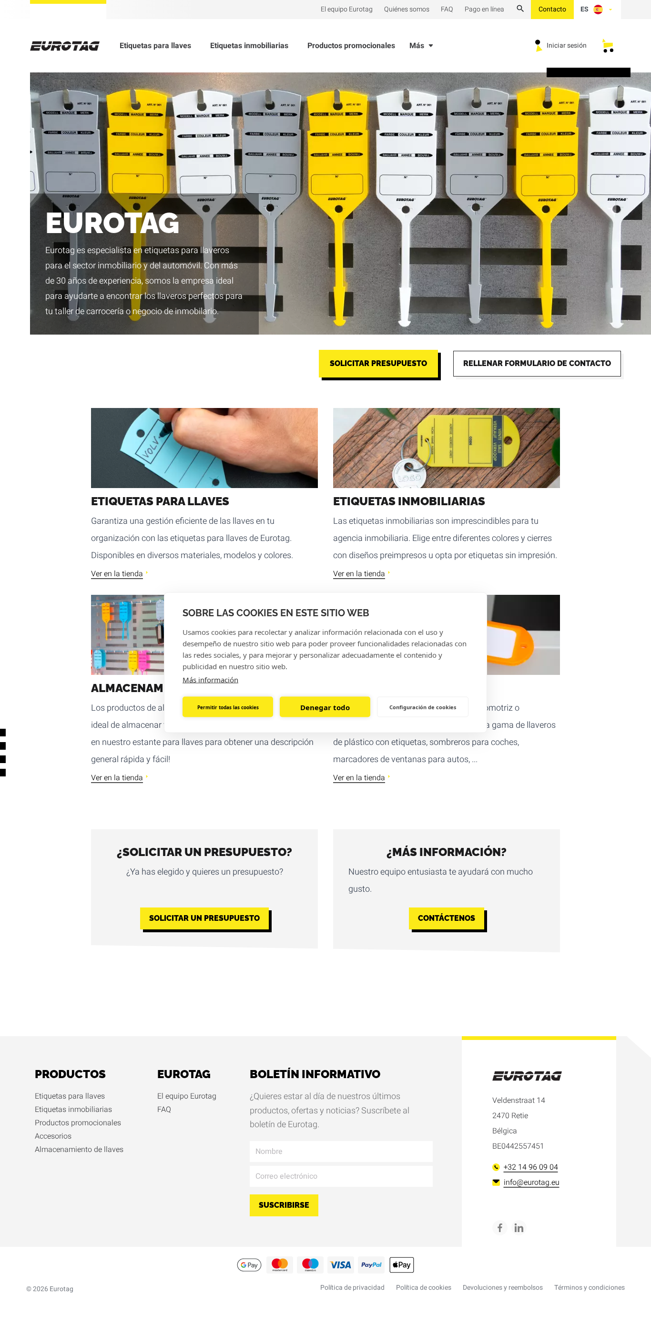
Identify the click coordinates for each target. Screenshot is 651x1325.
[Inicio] (70, 46)
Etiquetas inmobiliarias (249, 45)
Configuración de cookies (422, 706)
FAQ (164, 1109)
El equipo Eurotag (186, 1096)
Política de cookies (423, 1288)
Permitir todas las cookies (228, 706)
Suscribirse (284, 1205)
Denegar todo (325, 707)
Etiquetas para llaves (155, 45)
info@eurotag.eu (531, 1182)
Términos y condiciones (589, 1288)
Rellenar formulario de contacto (537, 363)
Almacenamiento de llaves (79, 1149)
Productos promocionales (351, 45)
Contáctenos (446, 918)
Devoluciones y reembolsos (503, 1288)
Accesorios (53, 1136)
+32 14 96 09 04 (531, 1167)
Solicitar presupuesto (378, 363)
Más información (210, 679)
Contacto (552, 9)
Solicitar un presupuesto (204, 918)
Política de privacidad (352, 1288)
